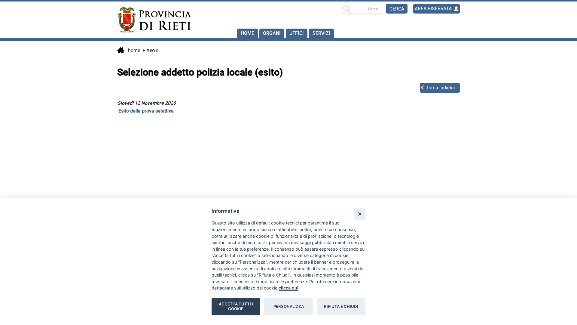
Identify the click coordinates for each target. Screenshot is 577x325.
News (150, 50)
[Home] (151, 20)
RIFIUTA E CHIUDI (341, 306)
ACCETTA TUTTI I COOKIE (236, 306)
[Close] (359, 214)
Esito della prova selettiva (145, 111)
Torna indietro (440, 88)
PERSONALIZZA (288, 306)
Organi (272, 33)
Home (247, 33)
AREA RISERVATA (433, 8)
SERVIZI (321, 33)
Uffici (296, 33)
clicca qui (288, 287)
